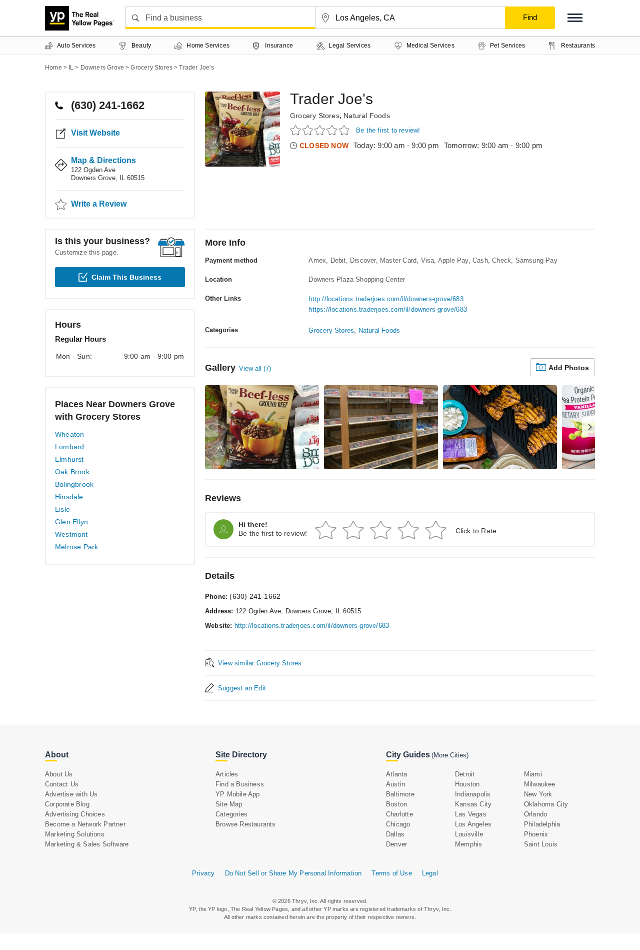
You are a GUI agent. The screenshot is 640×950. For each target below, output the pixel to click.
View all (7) (255, 368)
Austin (395, 784)
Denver (396, 844)
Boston (396, 804)
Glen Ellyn (71, 522)
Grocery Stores (315, 116)
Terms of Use (392, 873)
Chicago (398, 824)
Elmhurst (69, 459)
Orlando (535, 814)
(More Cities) (450, 755)
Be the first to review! (388, 130)
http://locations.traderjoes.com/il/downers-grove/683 (385, 299)
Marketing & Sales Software (86, 844)
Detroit (464, 774)
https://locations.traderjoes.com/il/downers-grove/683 (387, 309)
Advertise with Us (71, 794)
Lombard (69, 447)
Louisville (469, 834)
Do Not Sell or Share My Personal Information (293, 873)
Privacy (203, 873)
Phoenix (536, 834)
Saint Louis (541, 844)
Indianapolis (472, 794)
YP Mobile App (238, 794)
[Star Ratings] (321, 130)
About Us (59, 774)
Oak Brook (72, 472)
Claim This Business (127, 277)
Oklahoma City (546, 804)
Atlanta (396, 774)
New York (538, 794)
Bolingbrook (74, 484)
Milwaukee (540, 784)
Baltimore (400, 794)
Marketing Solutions (74, 834)
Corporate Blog (67, 804)
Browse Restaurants (246, 824)
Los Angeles (473, 824)
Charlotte (399, 814)
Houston (467, 784)
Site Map (229, 804)
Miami (533, 774)
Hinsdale (69, 497)
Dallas (395, 834)
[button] (575, 18)
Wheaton (69, 434)
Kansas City (473, 804)
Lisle (62, 509)
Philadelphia (542, 824)
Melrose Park (76, 547)
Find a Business (240, 784)
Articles (227, 774)
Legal (430, 873)
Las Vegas (470, 814)
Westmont (71, 534)
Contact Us (61, 784)
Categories (232, 814)
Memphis (468, 844)
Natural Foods (367, 116)
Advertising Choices (75, 814)
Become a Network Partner (85, 824)
